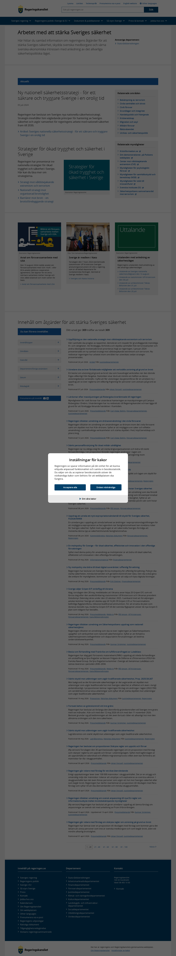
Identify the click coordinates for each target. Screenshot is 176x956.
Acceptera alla (70, 487)
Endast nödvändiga (106, 487)
